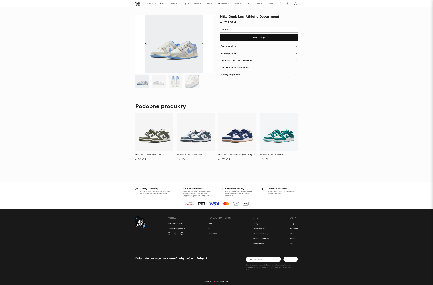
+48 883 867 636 (175, 223)
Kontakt (211, 223)
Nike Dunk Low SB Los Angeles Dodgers (236, 154)
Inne (258, 3)
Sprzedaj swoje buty (260, 233)
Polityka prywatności (260, 238)
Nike (162, 3)
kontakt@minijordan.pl (176, 228)
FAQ (209, 228)
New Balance (222, 3)
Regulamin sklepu (259, 243)
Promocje (270, 3)
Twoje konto (213, 233)
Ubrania (196, 3)
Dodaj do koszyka (259, 37)
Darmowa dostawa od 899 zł (236, 60)
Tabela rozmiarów (259, 228)
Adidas (236, 3)
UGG (248, 3)
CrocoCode (223, 281)
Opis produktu (228, 46)
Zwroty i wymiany (230, 74)
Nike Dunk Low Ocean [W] (271, 154)
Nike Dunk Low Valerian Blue (189, 154)
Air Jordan (149, 3)
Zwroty (255, 223)
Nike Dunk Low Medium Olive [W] (150, 154)
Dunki (172, 3)
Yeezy (184, 3)
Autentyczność (228, 53)
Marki (208, 3)
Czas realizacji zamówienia (235, 67)
